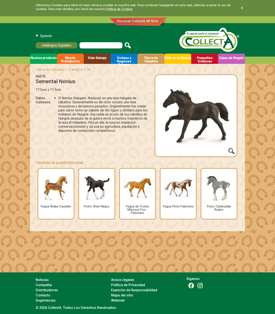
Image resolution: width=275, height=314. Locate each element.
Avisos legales (122, 280)
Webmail (118, 300)
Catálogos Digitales (56, 45)
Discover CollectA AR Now (137, 21)
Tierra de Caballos (50, 70)
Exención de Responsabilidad (134, 290)
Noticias (42, 280)
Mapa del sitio (122, 295)
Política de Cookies (119, 9)
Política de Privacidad (128, 285)
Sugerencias (46, 300)
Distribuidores (47, 290)
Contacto (43, 295)
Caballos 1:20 (79, 70)
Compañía (44, 285)
